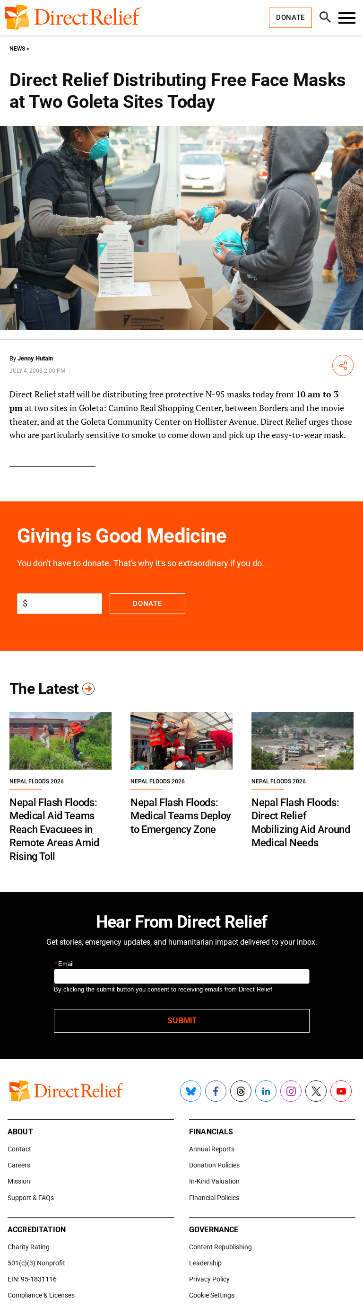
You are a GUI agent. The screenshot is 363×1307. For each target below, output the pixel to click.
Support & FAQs (31, 1198)
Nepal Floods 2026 (36, 781)
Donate (147, 603)
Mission (19, 1181)
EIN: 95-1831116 (32, 1279)
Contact (19, 1149)
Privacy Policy (209, 1279)
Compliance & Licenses (41, 1295)
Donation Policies (214, 1165)
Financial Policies (214, 1198)
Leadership (205, 1263)
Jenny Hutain (35, 358)
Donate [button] (290, 17)
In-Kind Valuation (214, 1181)
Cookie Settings (211, 1295)
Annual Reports (211, 1149)
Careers (19, 1165)
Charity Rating (29, 1247)
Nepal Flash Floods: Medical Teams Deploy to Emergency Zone (180, 816)
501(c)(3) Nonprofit (36, 1263)
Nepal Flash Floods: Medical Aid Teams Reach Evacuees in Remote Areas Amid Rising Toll (54, 829)
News (17, 48)
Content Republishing (220, 1247)
